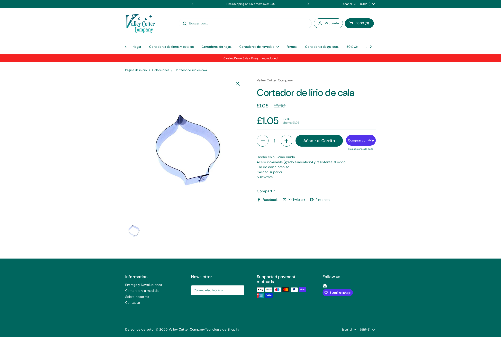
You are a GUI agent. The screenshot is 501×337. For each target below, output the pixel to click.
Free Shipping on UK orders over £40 (250, 3)
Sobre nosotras (137, 297)
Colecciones (160, 70)
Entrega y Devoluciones (143, 285)
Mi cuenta (331, 23)
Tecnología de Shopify (222, 329)
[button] (359, 23)
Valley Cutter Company (187, 329)
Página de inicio (136, 70)
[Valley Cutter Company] (140, 23)
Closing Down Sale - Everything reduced (250, 58)
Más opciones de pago (360, 148)
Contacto (132, 302)
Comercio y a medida (142, 290)
